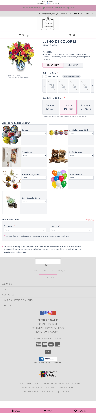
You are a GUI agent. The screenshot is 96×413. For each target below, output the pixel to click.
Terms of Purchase (48, 392)
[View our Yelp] (54, 314)
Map (49, 410)
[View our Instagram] (50, 314)
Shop (25, 35)
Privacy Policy (31, 392)
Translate (55, 3)
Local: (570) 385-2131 (48, 332)
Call (17, 410)
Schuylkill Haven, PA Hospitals (65, 384)
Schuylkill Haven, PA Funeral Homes (32, 384)
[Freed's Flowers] (48, 29)
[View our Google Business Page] (46, 314)
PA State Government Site (63, 388)
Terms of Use (65, 392)
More (45, 59)
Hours (81, 410)
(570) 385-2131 (87, 13)
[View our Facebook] (42, 314)
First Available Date (71, 76)
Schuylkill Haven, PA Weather (35, 388)
